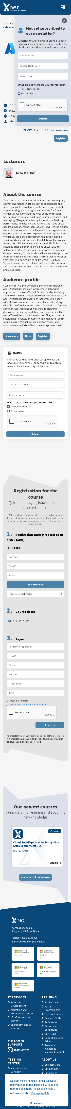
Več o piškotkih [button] (40, 1093)
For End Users (52, 1002)
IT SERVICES (17, 997)
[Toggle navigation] (63, 7)
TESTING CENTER (14, 1061)
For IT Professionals (52, 1008)
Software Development (18, 1004)
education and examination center (22, 1011)
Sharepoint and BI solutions (21, 1026)
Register (61, 138)
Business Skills (53, 1018)
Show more (11, 336)
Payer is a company (19, 700)
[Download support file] (18, 1049)
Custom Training (54, 1014)
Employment (52, 1068)
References (51, 1022)
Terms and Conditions (51, 1028)
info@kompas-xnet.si (32, 941)
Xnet (6, 23)
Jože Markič (25, 173)
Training (49, 997)
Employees (51, 1073)
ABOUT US (49, 1059)
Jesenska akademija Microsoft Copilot (54, 1049)
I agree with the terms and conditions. (28, 704)
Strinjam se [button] (36, 1103)
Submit (35, 434)
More (28, 336)
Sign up (54, 862)
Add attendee (36, 584)
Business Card (52, 1064)
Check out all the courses (35, 877)
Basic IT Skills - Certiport (19, 1070)
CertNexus (50, 1033)
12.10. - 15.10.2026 (20, 621)
